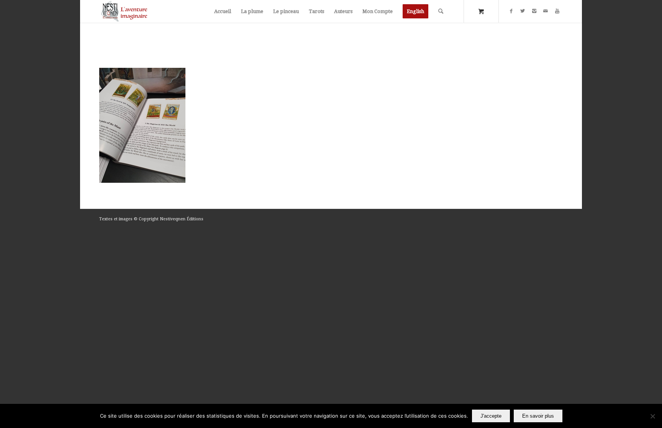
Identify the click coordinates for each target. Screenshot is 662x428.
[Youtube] (557, 11)
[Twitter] (522, 11)
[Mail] (545, 11)
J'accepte (490, 416)
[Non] (652, 416)
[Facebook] (511, 11)
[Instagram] (534, 11)
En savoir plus (538, 416)
